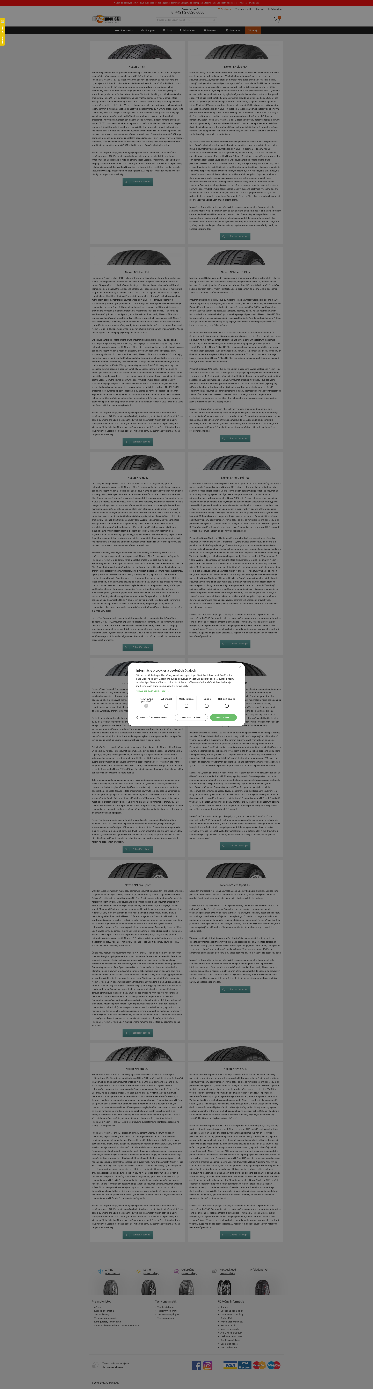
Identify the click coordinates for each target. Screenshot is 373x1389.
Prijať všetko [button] (223, 717)
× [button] (240, 666)
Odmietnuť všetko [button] (191, 717)
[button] (186, 691)
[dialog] (186, 694)
